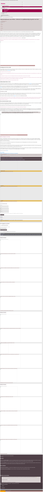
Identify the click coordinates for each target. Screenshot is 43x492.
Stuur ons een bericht (25, 8)
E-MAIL (1, 209)
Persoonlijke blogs (6, 10)
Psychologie (5, 11)
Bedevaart (1, 153)
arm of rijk (30, 83)
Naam (1, 225)
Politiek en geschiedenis (6, 9)
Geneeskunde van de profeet (7, 6)
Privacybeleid (3, 487)
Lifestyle (3, 13)
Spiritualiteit (3, 7)
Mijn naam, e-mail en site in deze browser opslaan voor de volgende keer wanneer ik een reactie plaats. (12, 213)
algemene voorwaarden (6, 231)
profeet (15, 95)
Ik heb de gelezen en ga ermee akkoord (8, 231)
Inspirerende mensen (4, 12)
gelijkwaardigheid (7, 153)
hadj (9, 153)
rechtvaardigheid (16, 153)
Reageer (1, 205)
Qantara (3, 3)
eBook (23, 2)
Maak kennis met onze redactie (26, 6)
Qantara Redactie (4, 21)
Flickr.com (7, 150)
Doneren (24, 4)
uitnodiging (9, 70)
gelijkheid (4, 153)
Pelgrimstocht (12, 153)
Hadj (0, 152)
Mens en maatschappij (4, 8)
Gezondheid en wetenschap (5, 5)
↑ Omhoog (3, 485)
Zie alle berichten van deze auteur (5, 156)
